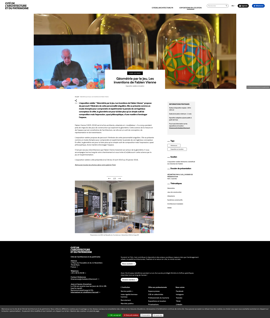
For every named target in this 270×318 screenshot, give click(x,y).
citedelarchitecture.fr (162, 8)
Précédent (109, 178)
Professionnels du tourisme (158, 298)
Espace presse (154, 291)
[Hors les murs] (16, 5)
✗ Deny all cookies (131, 315)
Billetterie (259, 6)
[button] (267, 37)
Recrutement (126, 300)
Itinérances (174, 145)
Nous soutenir (127, 264)
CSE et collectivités (155, 294)
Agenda (244, 6)
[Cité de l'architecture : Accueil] (81, 253)
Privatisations (153, 304)
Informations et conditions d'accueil (84, 292)
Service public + (127, 291)
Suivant (119, 178)
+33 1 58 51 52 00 (77, 273)
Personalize (145, 315)
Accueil (77, 96)
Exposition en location (177, 149)
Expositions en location (191, 8)
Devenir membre (128, 280)
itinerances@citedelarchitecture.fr (84, 279)
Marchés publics (127, 303)
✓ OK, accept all (114, 315)
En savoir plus (158, 315)
